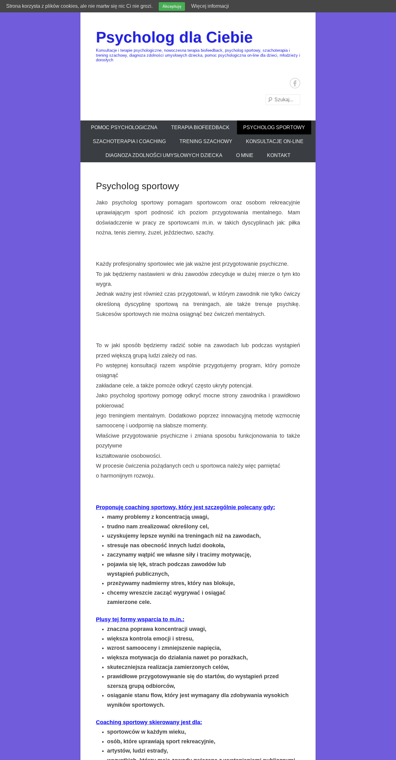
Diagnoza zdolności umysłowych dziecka (163, 155)
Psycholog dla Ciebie (174, 37)
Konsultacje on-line (274, 141)
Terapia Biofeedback (200, 127)
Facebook (295, 83)
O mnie (244, 155)
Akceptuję (171, 6)
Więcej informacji (210, 6)
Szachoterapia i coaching (129, 141)
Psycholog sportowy (274, 127)
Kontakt (279, 155)
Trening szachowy (205, 141)
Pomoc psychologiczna (124, 127)
